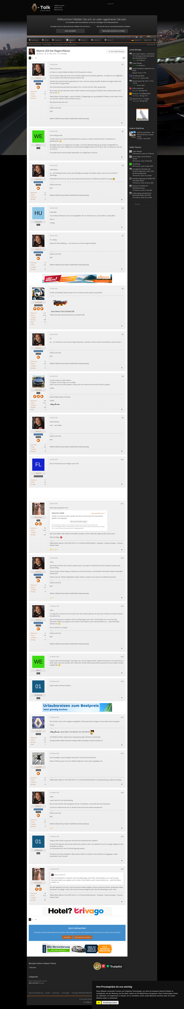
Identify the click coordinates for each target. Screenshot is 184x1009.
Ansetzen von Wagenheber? (141, 93)
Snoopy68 (139, 138)
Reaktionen (34, 91)
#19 (122, 836)
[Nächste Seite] (35, 58)
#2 (123, 131)
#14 (122, 657)
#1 (123, 64)
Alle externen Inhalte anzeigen (79, 521)
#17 (122, 753)
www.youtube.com (97, 513)
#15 (122, 681)
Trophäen (33, 96)
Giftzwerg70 (135, 101)
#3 (123, 165)
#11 (122, 504)
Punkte (32, 94)
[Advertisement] (131, 8)
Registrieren (148, 40)
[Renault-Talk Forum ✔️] (92, 7)
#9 (123, 418)
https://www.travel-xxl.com (38, 981)
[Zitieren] (122, 122)
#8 (123, 376)
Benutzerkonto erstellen (83, 937)
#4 (123, 208)
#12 (122, 558)
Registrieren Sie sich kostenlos (80, 932)
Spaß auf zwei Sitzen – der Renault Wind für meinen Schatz (145, 134)
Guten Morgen (137, 63)
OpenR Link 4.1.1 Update (140, 99)
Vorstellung (136, 164)
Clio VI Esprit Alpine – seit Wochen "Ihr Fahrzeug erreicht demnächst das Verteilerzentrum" (143, 56)
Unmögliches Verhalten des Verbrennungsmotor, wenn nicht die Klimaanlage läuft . (143, 171)
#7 (123, 334)
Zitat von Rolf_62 (59, 875)
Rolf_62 (41, 54)
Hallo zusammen (138, 88)
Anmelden (67, 937)
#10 (122, 459)
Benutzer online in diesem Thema (42, 963)
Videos (32, 324)
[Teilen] (124, 58)
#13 (122, 606)
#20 (122, 869)
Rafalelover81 (136, 78)
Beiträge (33, 98)
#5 (123, 236)
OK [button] (99, 1002)
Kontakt (41, 983)
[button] (136, 40)
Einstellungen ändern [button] (110, 1002)
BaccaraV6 (135, 90)
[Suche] (155, 40)
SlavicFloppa (135, 96)
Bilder (32, 322)
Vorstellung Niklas (138, 76)
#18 (122, 793)
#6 (123, 289)
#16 (122, 717)
